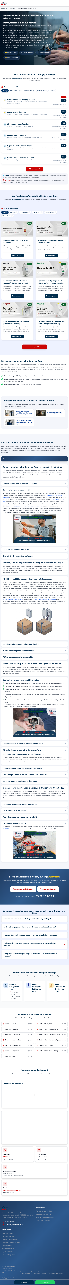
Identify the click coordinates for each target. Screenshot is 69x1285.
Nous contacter (6, 1258)
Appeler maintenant (49, 889)
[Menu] (66, 3)
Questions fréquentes (8, 1255)
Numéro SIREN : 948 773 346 (8, 1271)
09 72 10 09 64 (45, 896)
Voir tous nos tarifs (34, 169)
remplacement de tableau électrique (13, 599)
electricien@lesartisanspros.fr (12, 1190)
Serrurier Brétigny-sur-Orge (43, 1214)
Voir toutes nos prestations (33, 347)
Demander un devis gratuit (24, 889)
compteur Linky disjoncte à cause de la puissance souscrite (25, 506)
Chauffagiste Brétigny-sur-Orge (45, 1217)
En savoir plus (16, 255)
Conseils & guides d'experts (10, 1239)
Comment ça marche (8, 1236)
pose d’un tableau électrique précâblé (45, 599)
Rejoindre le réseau (7, 1252)
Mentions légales (7, 1245)
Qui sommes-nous (7, 1233)
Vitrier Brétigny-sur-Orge (43, 1220)
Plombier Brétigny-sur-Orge (44, 1211)
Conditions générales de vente (11, 1242)
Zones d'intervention (8, 1249)
